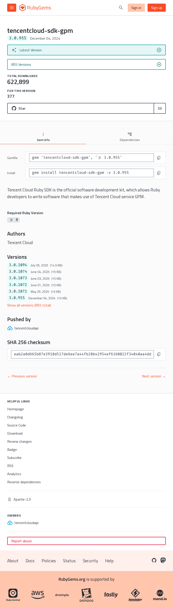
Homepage (15, 409)
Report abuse (21, 541)
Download (15, 433)
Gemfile (12, 157)
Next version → (154, 376)
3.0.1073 (18, 278)
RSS (10, 465)
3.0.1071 (18, 291)
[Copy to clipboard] (159, 158)
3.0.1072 (18, 285)
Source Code (16, 425)
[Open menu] (11, 8)
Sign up (156, 7)
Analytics (14, 473)
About (12, 560)
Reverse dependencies (24, 482)
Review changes (19, 441)
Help (109, 560)
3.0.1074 (18, 271)
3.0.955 (17, 298)
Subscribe (14, 457)
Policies (49, 560)
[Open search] (121, 8)
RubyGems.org (72, 579)
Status (69, 560)
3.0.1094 (18, 265)
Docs (30, 560)
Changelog (15, 417)
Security (90, 560)
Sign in (136, 7)
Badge (12, 449)
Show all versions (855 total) (29, 305)
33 (160, 108)
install (11, 172)
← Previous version (22, 376)
